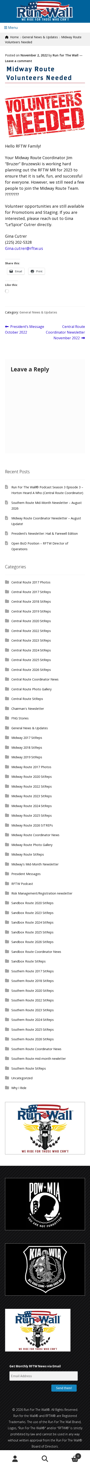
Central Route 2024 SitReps (31, 650)
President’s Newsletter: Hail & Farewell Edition (44, 533)
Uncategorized (22, 1078)
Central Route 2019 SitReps (31, 611)
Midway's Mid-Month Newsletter (35, 864)
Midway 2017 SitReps (26, 738)
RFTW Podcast (22, 884)
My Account (15, 1458)
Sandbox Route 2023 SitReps (32, 913)
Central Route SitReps (27, 699)
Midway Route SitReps (27, 854)
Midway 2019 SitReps (26, 757)
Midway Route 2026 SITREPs (32, 825)
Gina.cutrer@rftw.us (24, 248)
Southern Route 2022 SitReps (32, 1000)
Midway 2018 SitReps (26, 747)
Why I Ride (18, 1088)
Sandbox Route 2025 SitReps (32, 932)
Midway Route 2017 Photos (31, 767)
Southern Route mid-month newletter (38, 1058)
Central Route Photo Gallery (31, 689)
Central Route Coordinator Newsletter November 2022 (65, 332)
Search (45, 1458)
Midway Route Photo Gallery (31, 845)
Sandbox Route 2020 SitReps (32, 903)
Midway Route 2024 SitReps (31, 806)
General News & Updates (40, 37)
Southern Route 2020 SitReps (32, 990)
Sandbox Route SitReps (28, 961)
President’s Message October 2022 (24, 329)
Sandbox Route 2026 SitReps (32, 942)
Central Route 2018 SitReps (31, 601)
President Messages (26, 874)
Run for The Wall (65, 55)
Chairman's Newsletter (27, 709)
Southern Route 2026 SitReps (32, 1039)
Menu (12, 27)
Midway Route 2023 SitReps (31, 796)
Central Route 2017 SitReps (31, 592)
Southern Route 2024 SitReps (32, 1020)
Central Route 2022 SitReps (31, 631)
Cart (69, 1454)
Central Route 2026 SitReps (31, 670)
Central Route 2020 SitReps (31, 621)
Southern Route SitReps (28, 1068)
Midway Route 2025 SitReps (31, 815)
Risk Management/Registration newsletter (41, 893)
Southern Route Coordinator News (36, 1049)
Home (14, 37)
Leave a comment (18, 61)
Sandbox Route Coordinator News (36, 952)
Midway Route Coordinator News (35, 835)
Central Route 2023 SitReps (31, 640)
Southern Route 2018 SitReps (32, 981)
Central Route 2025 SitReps (31, 660)
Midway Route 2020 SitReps (31, 776)
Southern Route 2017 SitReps (32, 971)
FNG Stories (20, 718)
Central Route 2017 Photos (30, 582)
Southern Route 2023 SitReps (32, 1010)
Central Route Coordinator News (35, 679)
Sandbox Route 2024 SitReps (32, 922)
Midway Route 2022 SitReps (31, 786)
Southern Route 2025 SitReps (32, 1029)
